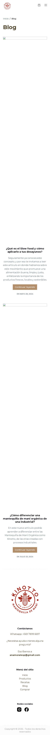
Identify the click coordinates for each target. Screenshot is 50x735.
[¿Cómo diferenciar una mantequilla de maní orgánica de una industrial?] (25, 407)
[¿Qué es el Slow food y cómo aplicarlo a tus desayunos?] (25, 140)
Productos (25, 678)
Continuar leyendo (26, 288)
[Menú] (45, 5)
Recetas (25, 682)
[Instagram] (19, 709)
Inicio (25, 675)
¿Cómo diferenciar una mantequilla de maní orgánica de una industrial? (25, 518)
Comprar (25, 689)
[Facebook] (26, 709)
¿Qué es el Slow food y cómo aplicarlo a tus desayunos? (25, 250)
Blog (25, 686)
